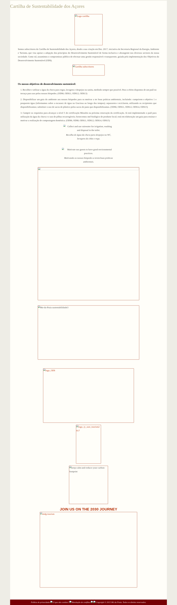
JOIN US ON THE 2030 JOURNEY (88, 509)
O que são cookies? (61, 602)
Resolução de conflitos (81, 602)
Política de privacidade (40, 602)
